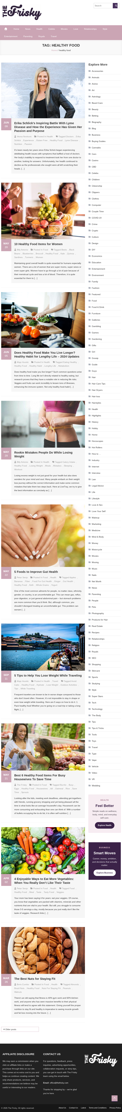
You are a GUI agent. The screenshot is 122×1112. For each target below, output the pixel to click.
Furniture (96, 313)
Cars (94, 154)
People (95, 600)
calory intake (69, 462)
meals (48, 466)
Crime (94, 224)
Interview (96, 473)
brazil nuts (19, 988)
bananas (18, 581)
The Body (96, 715)
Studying (96, 683)
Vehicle (95, 766)
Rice (68, 788)
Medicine (96, 530)
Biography (96, 122)
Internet (95, 466)
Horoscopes (97, 441)
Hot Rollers (97, 447)
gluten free (41, 140)
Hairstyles (96, 403)
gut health (68, 581)
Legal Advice (98, 486)
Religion (95, 645)
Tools (94, 734)
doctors (69, 136)
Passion (28, 144)
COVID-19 (96, 218)
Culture (95, 237)
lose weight (52, 685)
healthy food (56, 140)
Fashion (95, 288)
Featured (96, 294)
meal (31, 892)
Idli (51, 788)
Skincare (96, 671)
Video (94, 773)
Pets (94, 607)
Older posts (10, 1029)
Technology (97, 709)
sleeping (68, 466)
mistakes (57, 466)
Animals (95, 77)
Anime (95, 84)
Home (16, 29)
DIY (93, 250)
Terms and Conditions (98, 1108)
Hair (94, 377)
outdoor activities (69, 685)
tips (16, 688)
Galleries (96, 320)
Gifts (94, 345)
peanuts (67, 988)
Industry (95, 460)
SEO (94, 658)
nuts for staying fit (51, 988)
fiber (27, 581)
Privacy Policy (115, 1108)
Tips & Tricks (98, 728)
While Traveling (28, 688)
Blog (94, 128)
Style (105, 29)
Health (39, 29)
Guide (94, 364)
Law (94, 479)
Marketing (96, 524)
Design (95, 243)
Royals (41, 36)
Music (94, 568)
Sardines (18, 257)
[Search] (115, 5)
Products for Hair (100, 620)
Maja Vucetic (23, 362)
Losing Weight (36, 466)
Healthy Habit (35, 366)
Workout (18, 469)
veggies (60, 892)
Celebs (51, 29)
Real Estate (97, 626)
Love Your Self (98, 511)
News (27, 29)
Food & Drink (98, 307)
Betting (95, 116)
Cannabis (96, 147)
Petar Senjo (22, 577)
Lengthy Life (50, 366)
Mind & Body (98, 537)
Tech (94, 702)
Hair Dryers (97, 390)
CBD (94, 167)
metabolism (63, 366)
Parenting (27, 36)
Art (93, 90)
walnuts (18, 992)
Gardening (97, 339)
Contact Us (73, 1108)
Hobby (95, 428)
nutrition (18, 144)
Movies (64, 29)
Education (96, 262)
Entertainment (10, 36)
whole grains (42, 585)
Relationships (90, 29)
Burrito (63, 785)
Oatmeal (59, 788)
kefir (31, 585)
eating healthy (70, 362)
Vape (94, 760)
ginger (57, 581)
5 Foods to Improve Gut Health (36, 571)
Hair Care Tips (98, 383)
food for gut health (42, 581)
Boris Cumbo (23, 984)
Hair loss (96, 396)
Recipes (95, 632)
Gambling (96, 326)
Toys (94, 741)
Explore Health (104, 825)
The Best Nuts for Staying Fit (34, 978)
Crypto (95, 230)
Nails (94, 575)
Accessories (97, 71)
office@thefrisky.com (59, 1083)
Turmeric (29, 257)
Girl (93, 352)
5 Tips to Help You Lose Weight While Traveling (48, 675)
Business (96, 135)
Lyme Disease (71, 140)
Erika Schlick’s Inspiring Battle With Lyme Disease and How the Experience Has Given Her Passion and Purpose (48, 127)
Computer (96, 205)
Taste (38, 892)
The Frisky (22, 785)
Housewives (42, 788)
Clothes (95, 198)
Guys (94, 371)
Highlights (96, 415)
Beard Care (97, 103)
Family (95, 281)
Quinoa (70, 253)
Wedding (96, 785)
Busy (71, 785)
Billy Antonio (22, 250)
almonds (75, 984)
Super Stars (97, 696)
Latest (83, 1108)
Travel (54, 36)
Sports (95, 677)
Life (93, 492)
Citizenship (97, 186)
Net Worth (96, 581)
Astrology (96, 96)
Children (96, 179)
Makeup (95, 517)
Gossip (95, 358)
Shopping (96, 664)
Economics (97, 256)
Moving (95, 562)
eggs (16, 788)
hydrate (40, 685)
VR (93, 779)
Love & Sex (97, 505)
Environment (98, 275)
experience (28, 140)
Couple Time (98, 211)
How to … (96, 454)
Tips (94, 722)
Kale (63, 253)
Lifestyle (96, 498)
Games (95, 332)
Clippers (96, 192)
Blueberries (28, 253)
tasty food (49, 892)
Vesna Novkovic (24, 136)
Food (45, 250)
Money (95, 543)
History (95, 422)
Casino (95, 160)
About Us (62, 1108)
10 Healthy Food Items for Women (38, 244)
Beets (64, 250)
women (39, 257)
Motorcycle (97, 549)
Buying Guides (98, 141)
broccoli (39, 253)
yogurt (54, 585)
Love (75, 29)
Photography (98, 613)
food (72, 888)
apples (72, 577)
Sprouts (25, 792)
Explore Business (105, 873)
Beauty (95, 109)
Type (94, 754)
